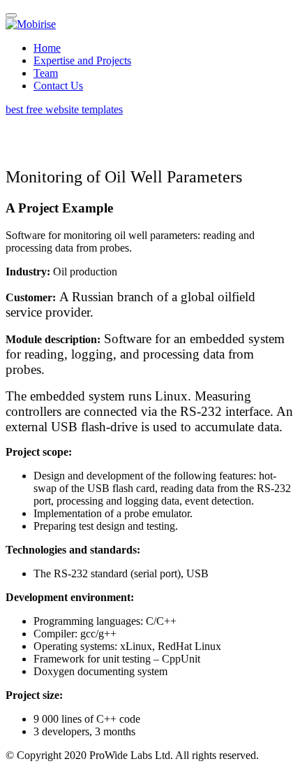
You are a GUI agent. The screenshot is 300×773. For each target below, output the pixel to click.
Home (47, 48)
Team (45, 73)
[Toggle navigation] (11, 15)
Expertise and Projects (82, 60)
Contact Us (58, 86)
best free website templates (64, 109)
